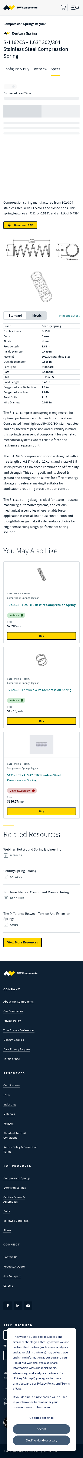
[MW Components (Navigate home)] (20, 973)
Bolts (6, 1211)
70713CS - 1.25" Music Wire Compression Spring (41, 605)
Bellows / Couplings (16, 1221)
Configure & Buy (16, 69)
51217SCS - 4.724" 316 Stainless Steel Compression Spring (34, 777)
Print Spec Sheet (69, 316)
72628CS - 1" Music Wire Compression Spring (39, 690)
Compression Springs (16, 1178)
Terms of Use (11, 1059)
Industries (9, 1104)
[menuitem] (20, 7)
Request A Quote (14, 1266)
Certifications (11, 1085)
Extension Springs (14, 1187)
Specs (55, 69)
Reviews (8, 1123)
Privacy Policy (12, 1021)
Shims (7, 1230)
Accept (41, 1429)
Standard (15, 315)
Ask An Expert (12, 1276)
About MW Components (18, 1001)
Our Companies (13, 1011)
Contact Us (10, 1257)
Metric (37, 315)
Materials (9, 1114)
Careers (8, 1285)
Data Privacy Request (16, 1049)
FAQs (6, 1095)
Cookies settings (41, 1417)
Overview (40, 69)
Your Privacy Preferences (18, 1030)
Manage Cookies (13, 1040)
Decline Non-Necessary (41, 1440)
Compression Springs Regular (24, 24)
